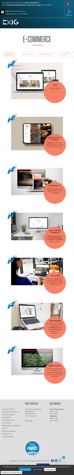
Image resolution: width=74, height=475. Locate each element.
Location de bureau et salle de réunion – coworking (10, 414)
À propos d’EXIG (8, 409)
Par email (28, 421)
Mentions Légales (9, 431)
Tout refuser (37, 469)
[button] (2, 12)
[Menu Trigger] (67, 4)
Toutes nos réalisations (9, 54)
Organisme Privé (66, 54)
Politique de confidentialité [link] (11, 472)
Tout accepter (25, 469)
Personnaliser (50, 469)
